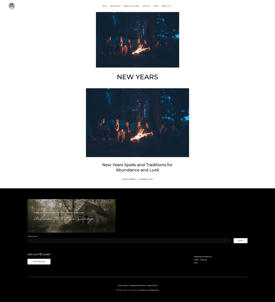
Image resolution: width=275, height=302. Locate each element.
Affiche (143, 290)
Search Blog (33, 236)
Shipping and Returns (203, 257)
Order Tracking (200, 260)
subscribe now (39, 261)
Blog (105, 6)
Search (241, 240)
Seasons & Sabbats (129, 179)
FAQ (195, 263)
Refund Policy (152, 285)
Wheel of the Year (131, 6)
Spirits (156, 6)
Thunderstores (153, 290)
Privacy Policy (123, 285)
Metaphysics (115, 6)
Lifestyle (146, 6)
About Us (165, 6)
